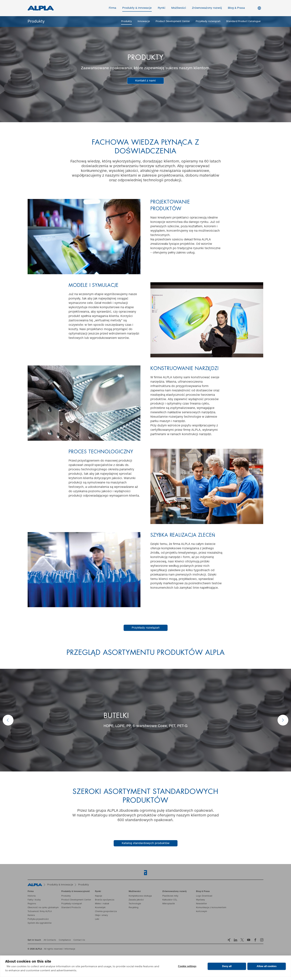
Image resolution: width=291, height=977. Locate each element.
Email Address (64, 460)
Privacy (63, 502)
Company (61, 487)
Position (152, 487)
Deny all (227, 966)
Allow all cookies (267, 966)
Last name (154, 474)
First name (62, 474)
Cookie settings (187, 966)
